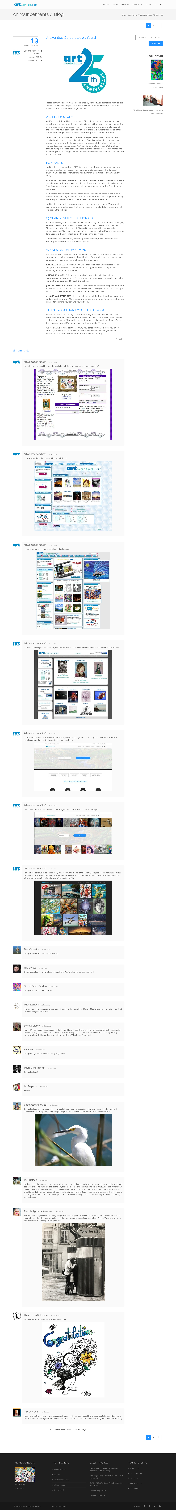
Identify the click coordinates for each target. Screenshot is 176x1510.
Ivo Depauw (30, 1086)
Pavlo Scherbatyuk (34, 1067)
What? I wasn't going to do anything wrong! (148, 110)
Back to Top (134, 1468)
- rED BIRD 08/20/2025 (154, 84)
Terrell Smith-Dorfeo (35, 986)
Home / (124, 15)
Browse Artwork (60, 1470)
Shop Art (57, 1475)
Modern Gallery (20, 1485)
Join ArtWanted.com (61, 1480)
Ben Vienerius (31, 949)
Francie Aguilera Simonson (38, 1211)
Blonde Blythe (32, 1025)
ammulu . (29, 1049)
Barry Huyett (159, 87)
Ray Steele (30, 967)
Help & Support (136, 1483)
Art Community (59, 1485)
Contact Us (135, 1488)
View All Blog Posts (97, 1491)
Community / (133, 15)
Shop (115, 4)
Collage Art (20, 1488)
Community (137, 4)
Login (148, 4)
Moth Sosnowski (157, 113)
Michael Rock (31, 1004)
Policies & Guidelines (59, 1506)
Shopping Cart (136, 1473)
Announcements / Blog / (149, 15)
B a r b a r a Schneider (36, 1315)
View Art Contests (97, 1495)
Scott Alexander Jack (35, 1104)
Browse (106, 4)
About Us (134, 1478)
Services (125, 4)
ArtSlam (38, 1506)
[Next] (158, 25)
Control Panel (59, 1490)
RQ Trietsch (30, 1180)
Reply (155, 43)
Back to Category (150, 37)
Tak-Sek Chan (31, 1411)
